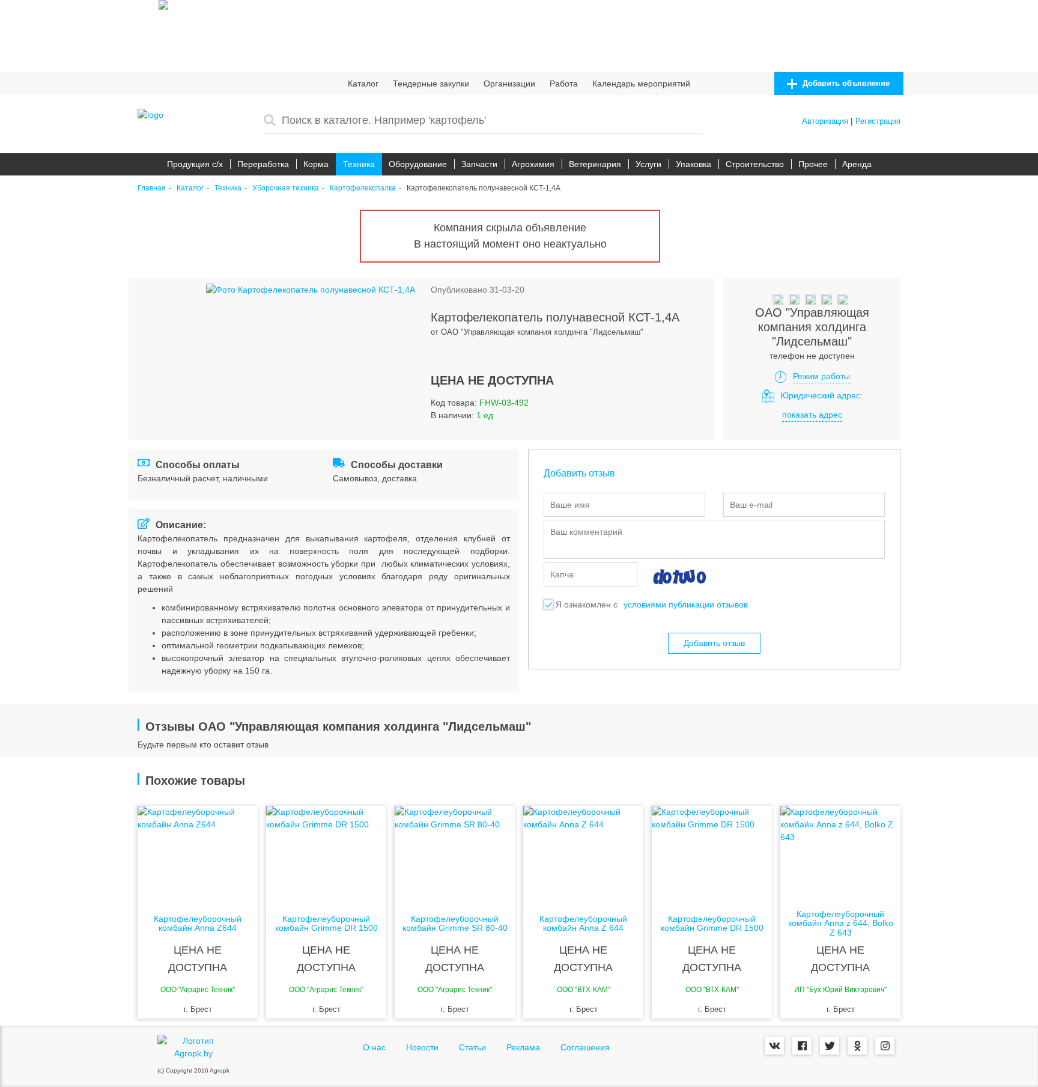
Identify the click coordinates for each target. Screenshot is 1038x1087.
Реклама (523, 1047)
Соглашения (585, 1047)
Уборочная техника (285, 188)
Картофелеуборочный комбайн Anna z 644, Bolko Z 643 (840, 923)
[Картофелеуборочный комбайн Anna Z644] (198, 854)
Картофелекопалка (363, 188)
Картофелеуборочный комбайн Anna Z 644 (583, 924)
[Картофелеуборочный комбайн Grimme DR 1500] (326, 854)
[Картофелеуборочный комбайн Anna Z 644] (583, 854)
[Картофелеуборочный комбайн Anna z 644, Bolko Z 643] (840, 854)
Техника (359, 164)
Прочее (813, 164)
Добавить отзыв (714, 643)
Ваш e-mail (751, 505)
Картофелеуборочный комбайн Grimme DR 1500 (326, 924)
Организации (509, 83)
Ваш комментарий (586, 532)
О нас (374, 1047)
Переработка (263, 164)
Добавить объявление (845, 83)
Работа (564, 83)
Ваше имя (570, 505)
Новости (422, 1047)
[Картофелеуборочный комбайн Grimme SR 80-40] (455, 854)
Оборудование (418, 164)
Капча (562, 574)
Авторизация (825, 121)
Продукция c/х (195, 164)
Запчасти (479, 164)
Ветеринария (595, 164)
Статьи (472, 1047)
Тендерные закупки (431, 83)
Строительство (755, 164)
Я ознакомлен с (587, 604)
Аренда (857, 164)
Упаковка (693, 164)
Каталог (363, 83)
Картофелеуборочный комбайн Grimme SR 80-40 (455, 924)
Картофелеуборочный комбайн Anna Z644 (197, 924)
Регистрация (877, 121)
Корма (316, 164)
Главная (152, 188)
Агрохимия (533, 164)
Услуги (648, 164)
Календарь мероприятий (641, 83)
